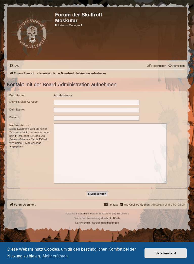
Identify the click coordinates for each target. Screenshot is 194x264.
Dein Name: (17, 109)
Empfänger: (17, 95)
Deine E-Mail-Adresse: (24, 101)
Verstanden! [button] (165, 253)
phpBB (84, 213)
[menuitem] (14, 66)
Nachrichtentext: (20, 125)
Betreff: (14, 117)
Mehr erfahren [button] (55, 256)
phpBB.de (114, 218)
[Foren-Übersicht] (31, 33)
